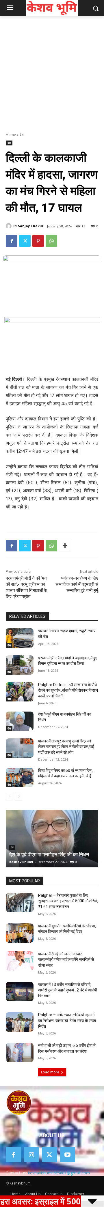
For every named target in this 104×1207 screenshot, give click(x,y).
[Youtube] (67, 1154)
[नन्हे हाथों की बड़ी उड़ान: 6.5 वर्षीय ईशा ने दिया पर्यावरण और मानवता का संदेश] (20, 1052)
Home (11, 134)
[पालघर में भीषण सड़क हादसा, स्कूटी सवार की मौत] (20, 638)
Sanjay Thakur (30, 226)
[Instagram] (31, 1154)
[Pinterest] (38, 241)
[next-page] (18, 796)
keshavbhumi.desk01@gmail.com (59, 1173)
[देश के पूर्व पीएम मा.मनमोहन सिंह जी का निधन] (20, 721)
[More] (65, 545)
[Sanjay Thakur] (9, 226)
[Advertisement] (52, 71)
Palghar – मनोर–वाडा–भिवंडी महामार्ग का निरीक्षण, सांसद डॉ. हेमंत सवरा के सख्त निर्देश (67, 1020)
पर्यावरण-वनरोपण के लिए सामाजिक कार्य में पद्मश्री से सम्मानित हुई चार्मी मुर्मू (76, 584)
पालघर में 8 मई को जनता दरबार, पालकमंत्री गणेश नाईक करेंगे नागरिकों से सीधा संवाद (66, 960)
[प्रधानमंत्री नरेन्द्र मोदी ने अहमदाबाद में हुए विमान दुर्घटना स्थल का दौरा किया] (20, 665)
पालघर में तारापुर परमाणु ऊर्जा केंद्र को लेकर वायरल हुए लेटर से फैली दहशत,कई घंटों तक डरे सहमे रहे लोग (66, 747)
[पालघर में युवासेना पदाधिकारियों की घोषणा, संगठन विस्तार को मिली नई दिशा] (20, 933)
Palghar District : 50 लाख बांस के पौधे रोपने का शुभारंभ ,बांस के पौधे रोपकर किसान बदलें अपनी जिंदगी (68, 690)
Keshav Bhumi (21, 862)
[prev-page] (9, 796)
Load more (50, 1072)
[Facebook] (11, 241)
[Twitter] (25, 241)
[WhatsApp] (51, 241)
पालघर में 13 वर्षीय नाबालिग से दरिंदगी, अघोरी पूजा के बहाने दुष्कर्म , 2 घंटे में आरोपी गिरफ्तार (67, 990)
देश (22, 134)
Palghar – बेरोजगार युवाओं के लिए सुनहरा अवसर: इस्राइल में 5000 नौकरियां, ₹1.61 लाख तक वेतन (68, 901)
